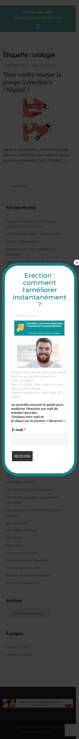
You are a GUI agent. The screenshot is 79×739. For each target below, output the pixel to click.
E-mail (19, 430)
